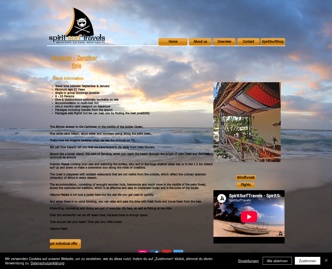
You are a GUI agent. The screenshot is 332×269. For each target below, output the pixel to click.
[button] (247, 122)
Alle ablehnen (277, 260)
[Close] (326, 260)
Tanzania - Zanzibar (74, 58)
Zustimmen (307, 260)
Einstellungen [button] (248, 260)
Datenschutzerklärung (47, 263)
